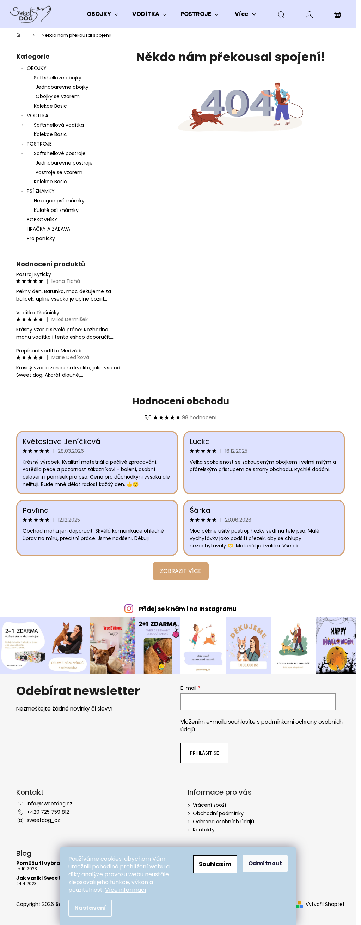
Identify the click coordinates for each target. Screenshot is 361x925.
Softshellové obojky (57, 77)
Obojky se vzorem (58, 96)
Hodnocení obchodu (180, 401)
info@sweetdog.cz (49, 803)
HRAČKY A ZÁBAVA (48, 228)
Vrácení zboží (209, 804)
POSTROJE (39, 143)
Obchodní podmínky (218, 813)
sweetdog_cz (43, 820)
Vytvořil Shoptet (325, 904)
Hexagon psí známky (59, 200)
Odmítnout (265, 863)
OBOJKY (37, 68)
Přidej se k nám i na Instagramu (187, 609)
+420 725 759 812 (48, 812)
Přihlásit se (204, 753)
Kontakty (204, 829)
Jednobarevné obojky (62, 86)
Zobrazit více (180, 571)
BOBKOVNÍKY (42, 219)
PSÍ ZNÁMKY (41, 191)
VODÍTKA (37, 115)
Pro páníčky (41, 238)
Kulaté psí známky (56, 210)
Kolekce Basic (50, 105)
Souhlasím (215, 864)
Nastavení (90, 908)
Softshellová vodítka (59, 125)
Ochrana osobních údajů (223, 821)
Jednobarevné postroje (64, 162)
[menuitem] (102, 14)
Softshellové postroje (60, 153)
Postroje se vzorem (59, 172)
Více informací (125, 890)
